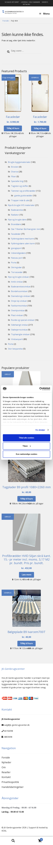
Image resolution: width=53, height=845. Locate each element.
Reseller (6, 772)
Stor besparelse (15, 348)
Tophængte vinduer (20, 334)
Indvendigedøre (18, 253)
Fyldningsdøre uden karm (23, 243)
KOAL (4, 830)
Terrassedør (17, 272)
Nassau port (17, 257)
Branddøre (16, 224)
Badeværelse (17, 210)
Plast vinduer (17, 315)
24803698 (7, 737)
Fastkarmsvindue (19, 305)
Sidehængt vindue (19, 324)
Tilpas (25, 446)
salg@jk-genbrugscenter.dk (17, 725)
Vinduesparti (17, 339)
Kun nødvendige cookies (26, 454)
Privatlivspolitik (10, 782)
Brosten (15, 166)
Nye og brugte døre (17, 219)
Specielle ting (17, 181)
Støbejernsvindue (19, 329)
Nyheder (6, 762)
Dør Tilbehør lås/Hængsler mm (25, 229)
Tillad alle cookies (26, 438)
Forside (5, 21)
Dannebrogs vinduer (20, 296)
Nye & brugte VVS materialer (21, 205)
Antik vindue (17, 281)
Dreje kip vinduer (19, 301)
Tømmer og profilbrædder (23, 190)
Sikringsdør (16, 267)
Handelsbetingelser (13, 787)
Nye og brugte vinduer (18, 277)
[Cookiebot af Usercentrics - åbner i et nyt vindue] (39, 388)
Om (4, 767)
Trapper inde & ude (20, 200)
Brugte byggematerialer (19, 162)
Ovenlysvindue (18, 310)
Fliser (13, 176)
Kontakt (6, 777)
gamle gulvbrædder (23, 195)
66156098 (8, 731)
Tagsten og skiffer (19, 186)
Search (13, 841)
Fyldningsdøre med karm (22, 238)
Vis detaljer (40, 430)
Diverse (14, 171)
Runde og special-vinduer (23, 320)
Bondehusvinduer (19, 291)
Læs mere (26, 574)
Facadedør (16, 234)
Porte (13, 262)
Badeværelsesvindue (20, 286)
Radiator (15, 214)
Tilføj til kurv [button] (13, 128)
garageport (16, 248)
